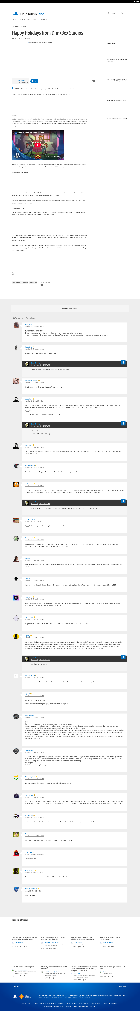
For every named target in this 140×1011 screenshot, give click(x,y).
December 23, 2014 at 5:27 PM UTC (34, 540)
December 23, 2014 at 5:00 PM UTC (34, 467)
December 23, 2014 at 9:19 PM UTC (34, 797)
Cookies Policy (73, 1003)
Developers (114, 1003)
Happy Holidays (33, 282)
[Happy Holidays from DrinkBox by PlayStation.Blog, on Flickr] (50, 105)
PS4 (23, 19)
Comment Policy (26, 1003)
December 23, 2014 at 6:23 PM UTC (40, 660)
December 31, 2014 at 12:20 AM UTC (34, 854)
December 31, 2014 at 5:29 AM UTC (34, 872)
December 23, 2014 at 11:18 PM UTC (34, 817)
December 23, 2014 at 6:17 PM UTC (34, 677)
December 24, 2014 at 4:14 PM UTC (34, 836)
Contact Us (105, 1003)
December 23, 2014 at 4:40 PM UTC (34, 327)
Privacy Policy (62, 1003)
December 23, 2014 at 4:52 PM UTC (34, 383)
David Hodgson (78, 942)
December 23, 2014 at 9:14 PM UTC (34, 779)
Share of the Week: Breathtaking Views (23, 967)
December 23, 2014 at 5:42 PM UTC (34, 560)
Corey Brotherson (108, 942)
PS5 (14, 19)
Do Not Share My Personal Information (84, 1006)
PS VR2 (19, 19)
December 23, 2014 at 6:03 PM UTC (34, 581)
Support (35, 1003)
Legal (98, 1003)
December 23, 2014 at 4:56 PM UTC (34, 401)
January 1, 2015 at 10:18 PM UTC (33, 891)
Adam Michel (77, 974)
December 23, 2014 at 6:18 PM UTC (34, 696)
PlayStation (32, 14)
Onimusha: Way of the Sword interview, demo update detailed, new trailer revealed (25, 938)
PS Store (28, 19)
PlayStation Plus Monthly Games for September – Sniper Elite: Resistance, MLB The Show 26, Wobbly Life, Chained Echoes (84, 969)
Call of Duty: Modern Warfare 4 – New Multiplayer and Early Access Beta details (82, 938)
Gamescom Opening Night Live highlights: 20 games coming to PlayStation (54, 938)
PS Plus (35, 19)
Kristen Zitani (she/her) (21, 970)
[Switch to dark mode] (108, 13)
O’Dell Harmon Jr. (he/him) (52, 942)
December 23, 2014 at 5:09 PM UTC (40, 365)
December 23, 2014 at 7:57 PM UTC (34, 718)
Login (113, 13)
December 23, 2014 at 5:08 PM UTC (40, 426)
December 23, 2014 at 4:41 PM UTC (34, 349)
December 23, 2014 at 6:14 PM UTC (34, 599)
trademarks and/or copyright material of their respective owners (59, 997)
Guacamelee (25, 282)
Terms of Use (52, 1003)
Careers (92, 1003)
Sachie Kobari (19, 942)
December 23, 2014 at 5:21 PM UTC (34, 521)
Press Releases (83, 1003)
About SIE (43, 1003)
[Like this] (24, 947)
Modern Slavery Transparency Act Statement (57, 1006)
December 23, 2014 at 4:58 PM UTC (34, 447)
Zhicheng (105, 972)
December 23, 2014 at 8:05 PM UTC (34, 752)
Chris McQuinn (21, 80)
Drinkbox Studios (16, 282)
